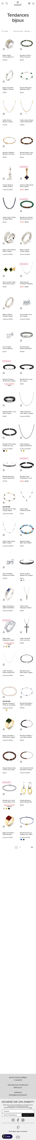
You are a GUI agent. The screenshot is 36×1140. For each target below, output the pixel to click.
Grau (9, 646)
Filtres (6, 31)
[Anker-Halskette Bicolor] (27, 108)
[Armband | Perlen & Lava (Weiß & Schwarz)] (27, 464)
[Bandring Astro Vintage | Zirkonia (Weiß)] (9, 43)
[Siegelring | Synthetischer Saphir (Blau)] (9, 594)
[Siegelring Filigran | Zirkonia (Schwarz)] (9, 76)
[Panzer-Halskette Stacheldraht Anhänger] (27, 270)
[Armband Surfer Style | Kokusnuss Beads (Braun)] (9, 756)
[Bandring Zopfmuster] (27, 238)
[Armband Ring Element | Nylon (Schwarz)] (27, 659)
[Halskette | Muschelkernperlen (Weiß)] (27, 399)
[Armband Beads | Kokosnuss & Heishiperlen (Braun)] (27, 140)
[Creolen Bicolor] (27, 788)
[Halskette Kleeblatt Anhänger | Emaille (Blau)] (27, 497)
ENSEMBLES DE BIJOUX (18, 1095)
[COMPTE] (29, 3)
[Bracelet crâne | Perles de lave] (9, 432)
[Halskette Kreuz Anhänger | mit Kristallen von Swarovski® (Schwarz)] (27, 626)
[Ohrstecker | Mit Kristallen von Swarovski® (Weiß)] (27, 302)
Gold (6, 451)
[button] (6, 3)
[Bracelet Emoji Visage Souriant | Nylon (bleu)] (27, 821)
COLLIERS (18, 1080)
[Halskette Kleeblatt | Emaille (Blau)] (9, 529)
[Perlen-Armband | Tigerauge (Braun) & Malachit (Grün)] (27, 205)
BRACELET (18, 1087)
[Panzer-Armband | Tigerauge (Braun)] (27, 756)
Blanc (4, 710)
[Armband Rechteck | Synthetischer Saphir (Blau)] (27, 691)
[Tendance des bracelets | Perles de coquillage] (9, 691)
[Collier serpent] (27, 432)
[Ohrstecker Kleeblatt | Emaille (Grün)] (9, 270)
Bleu (21, 839)
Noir (4, 451)
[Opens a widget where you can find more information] (7, 1136)
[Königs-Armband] (27, 335)
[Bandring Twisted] (9, 302)
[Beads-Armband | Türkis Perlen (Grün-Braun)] (27, 43)
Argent (21, 451)
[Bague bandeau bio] (9, 626)
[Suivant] (27, 847)
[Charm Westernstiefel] (9, 173)
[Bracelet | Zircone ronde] (9, 788)
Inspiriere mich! (28, 1115)
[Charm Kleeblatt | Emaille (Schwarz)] (27, 173)
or (6, 808)
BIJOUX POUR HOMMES (18, 1077)
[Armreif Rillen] (9, 464)
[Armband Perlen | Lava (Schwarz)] (9, 399)
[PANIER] (33, 3)
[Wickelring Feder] (9, 238)
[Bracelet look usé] (27, 561)
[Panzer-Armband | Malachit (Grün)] (27, 76)
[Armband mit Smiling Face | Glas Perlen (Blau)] (27, 529)
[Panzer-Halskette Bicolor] (9, 108)
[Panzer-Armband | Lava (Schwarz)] (27, 723)
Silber (23, 580)
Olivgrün (23, 839)
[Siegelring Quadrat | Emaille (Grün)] (9, 723)
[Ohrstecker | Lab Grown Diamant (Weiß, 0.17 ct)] (9, 561)
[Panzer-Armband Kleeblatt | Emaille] (9, 497)
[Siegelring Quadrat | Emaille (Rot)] (9, 821)
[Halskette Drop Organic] (27, 594)
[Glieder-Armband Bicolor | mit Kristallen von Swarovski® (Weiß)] (9, 140)
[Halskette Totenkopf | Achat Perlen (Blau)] (9, 205)
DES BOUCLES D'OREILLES (18, 1085)
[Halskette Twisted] (9, 659)
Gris (21, 580)
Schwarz (9, 808)
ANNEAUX (18, 1092)
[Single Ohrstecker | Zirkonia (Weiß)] (9, 335)
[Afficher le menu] (2, 3)
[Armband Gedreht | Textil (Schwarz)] (9, 367)
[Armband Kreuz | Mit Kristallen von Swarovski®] (27, 367)
